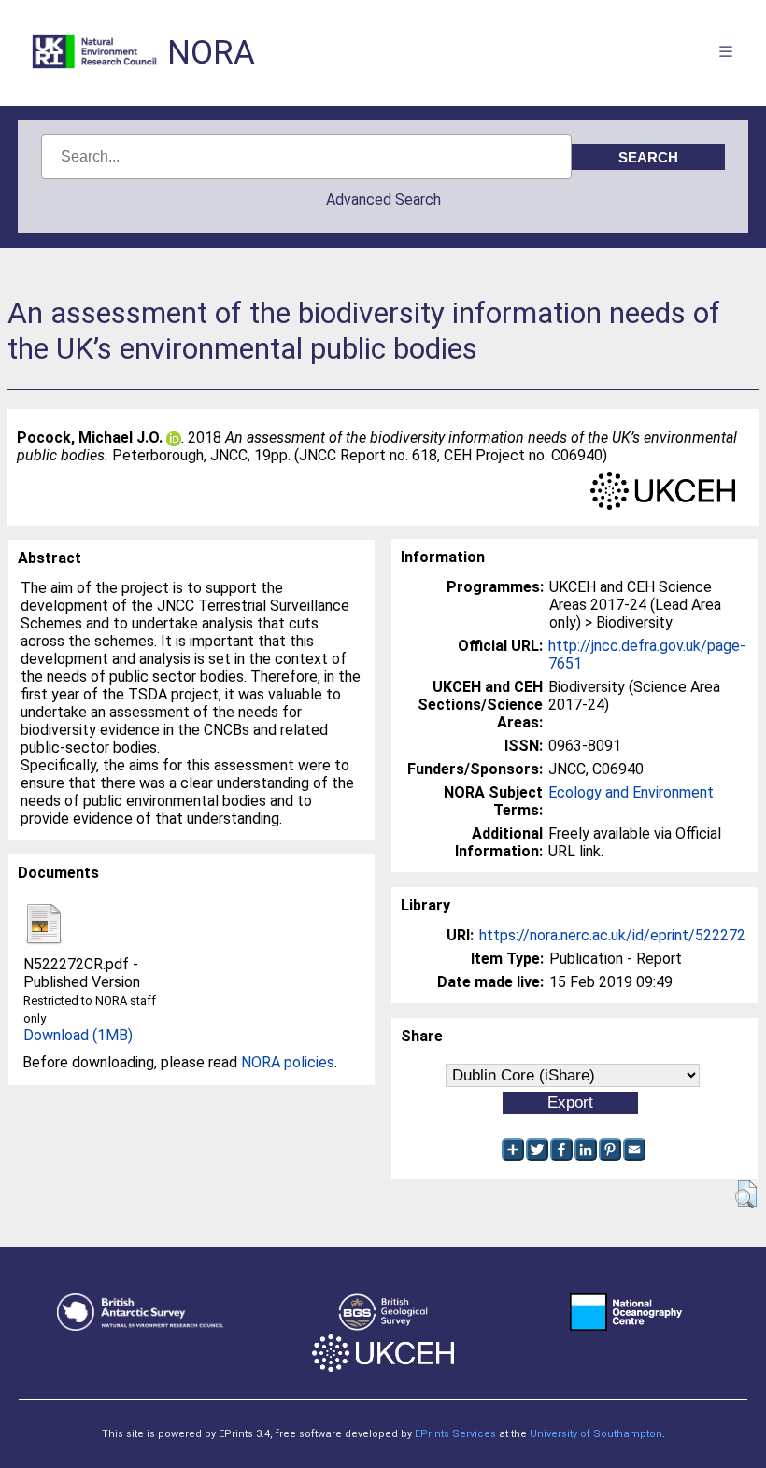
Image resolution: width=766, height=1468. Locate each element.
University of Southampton (596, 1434)
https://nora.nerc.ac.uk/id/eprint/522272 (612, 935)
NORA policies (287, 1062)
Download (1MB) (78, 1035)
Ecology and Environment (631, 792)
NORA (211, 53)
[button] (746, 1194)
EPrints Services (455, 1434)
